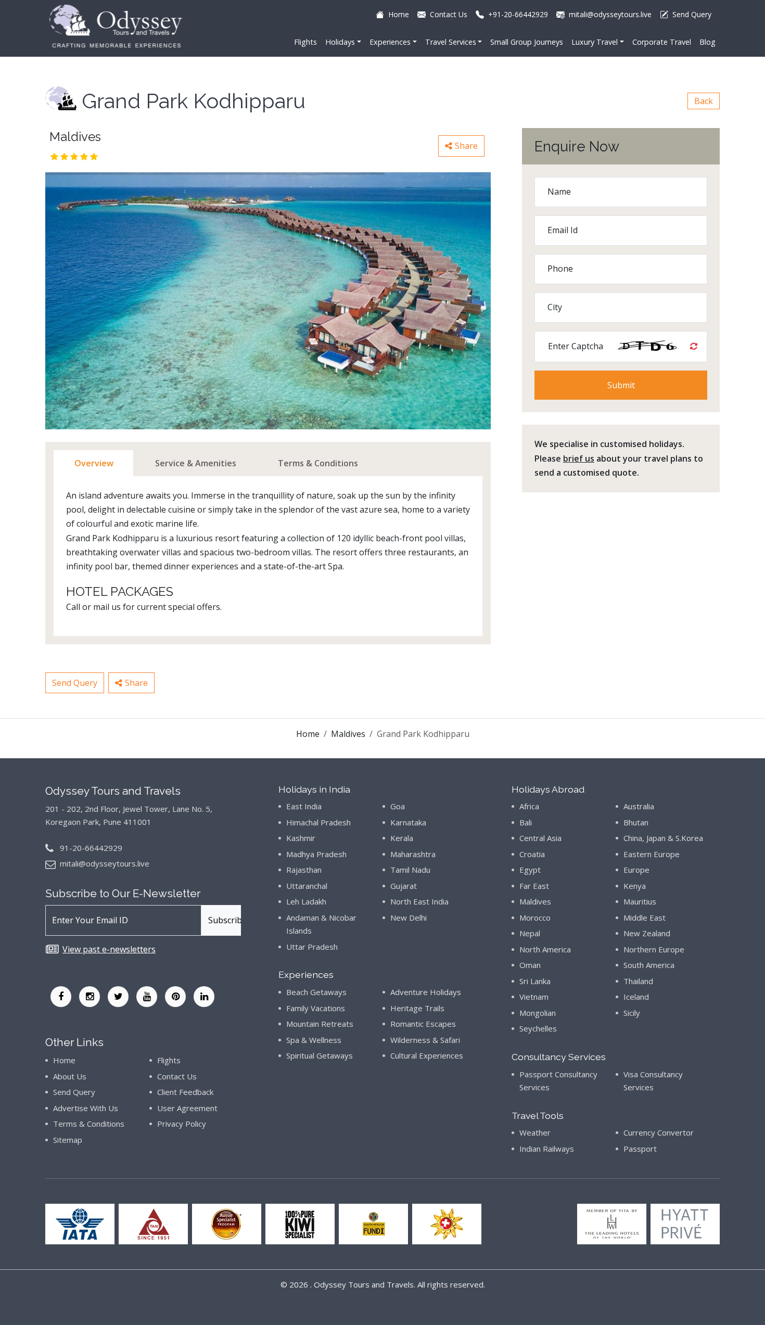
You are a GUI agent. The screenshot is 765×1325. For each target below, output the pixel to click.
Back (703, 101)
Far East (534, 886)
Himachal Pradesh (318, 822)
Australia (638, 806)
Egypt (530, 869)
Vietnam (534, 996)
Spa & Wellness (313, 1040)
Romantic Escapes (423, 1023)
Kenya (634, 886)
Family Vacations (315, 1008)
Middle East (644, 917)
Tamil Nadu (410, 869)
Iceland (636, 996)
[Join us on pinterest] (175, 996)
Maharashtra (413, 854)
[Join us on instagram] (89, 996)
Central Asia (540, 838)
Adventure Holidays (425, 992)
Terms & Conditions (88, 1123)
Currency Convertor (658, 1132)
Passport (640, 1148)
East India (304, 806)
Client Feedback (185, 1092)
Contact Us (177, 1076)
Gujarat (403, 886)
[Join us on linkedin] (204, 996)
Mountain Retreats (319, 1023)
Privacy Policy (181, 1123)
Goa (397, 806)
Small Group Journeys (526, 42)
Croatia (532, 854)
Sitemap (67, 1140)
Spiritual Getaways (319, 1055)
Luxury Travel (594, 42)
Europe (636, 869)
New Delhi (408, 917)
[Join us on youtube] (146, 996)
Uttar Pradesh (312, 946)
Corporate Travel (661, 42)
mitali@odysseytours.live (104, 863)
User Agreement (187, 1108)
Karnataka (408, 822)
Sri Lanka (535, 981)
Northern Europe (653, 949)
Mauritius (639, 901)
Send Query (74, 683)
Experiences (390, 42)
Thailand (638, 981)
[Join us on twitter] (118, 996)
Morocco (535, 917)
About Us (69, 1076)
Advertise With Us (85, 1108)
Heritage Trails (417, 1008)
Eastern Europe (651, 854)
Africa (529, 806)
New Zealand (646, 933)
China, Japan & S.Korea (663, 838)
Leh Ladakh (306, 901)
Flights (305, 42)
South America (648, 965)
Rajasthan (304, 869)
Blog (707, 42)
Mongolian (537, 1013)
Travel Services (450, 42)
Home (308, 734)
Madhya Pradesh (316, 854)
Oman (530, 965)
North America (545, 949)
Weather (535, 1132)
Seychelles (538, 1028)
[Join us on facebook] (60, 996)
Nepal (529, 933)
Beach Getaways (316, 992)
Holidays (340, 42)
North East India (419, 901)
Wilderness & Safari (425, 1040)
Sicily (631, 1013)
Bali (525, 822)
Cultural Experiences (426, 1055)
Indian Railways (546, 1148)
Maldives (348, 734)
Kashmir (300, 838)
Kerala (401, 838)
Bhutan (635, 822)
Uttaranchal (306, 886)
